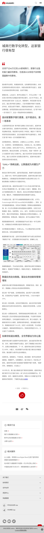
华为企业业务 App (12, 505)
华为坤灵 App (11, 510)
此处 (26, 379)
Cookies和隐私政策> (21, 530)
